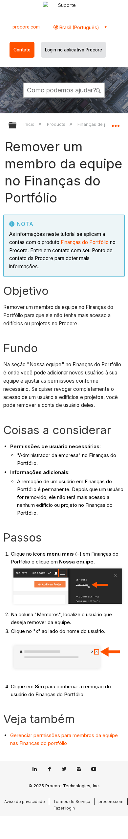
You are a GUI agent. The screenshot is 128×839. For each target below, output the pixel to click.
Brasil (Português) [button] (78, 27)
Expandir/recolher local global (115, 123)
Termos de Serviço (71, 801)
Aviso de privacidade (24, 801)
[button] (98, 90)
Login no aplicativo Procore (73, 49)
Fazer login (64, 808)
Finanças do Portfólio (85, 242)
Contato (22, 49)
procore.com (26, 26)
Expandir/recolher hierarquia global (16, 125)
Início (30, 124)
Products (56, 124)
